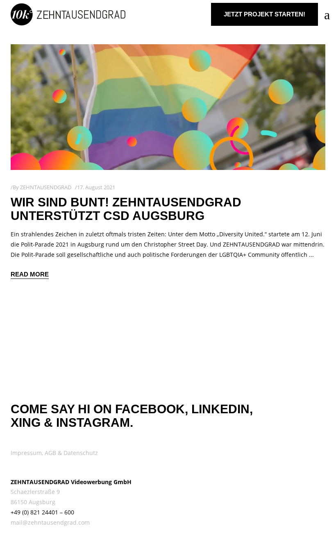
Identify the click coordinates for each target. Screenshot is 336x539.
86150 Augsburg (33, 502)
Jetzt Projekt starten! (264, 14)
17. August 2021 (96, 187)
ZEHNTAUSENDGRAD (45, 187)
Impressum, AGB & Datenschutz (54, 453)
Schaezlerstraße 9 (35, 492)
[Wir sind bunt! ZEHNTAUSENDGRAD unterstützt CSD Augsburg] (168, 107)
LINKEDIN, (222, 409)
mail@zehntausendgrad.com (50, 522)
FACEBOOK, (151, 409)
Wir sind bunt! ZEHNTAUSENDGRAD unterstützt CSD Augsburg (126, 208)
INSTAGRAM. (94, 422)
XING (26, 422)
